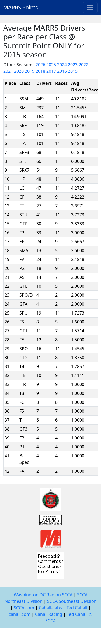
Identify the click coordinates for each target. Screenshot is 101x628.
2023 (73, 65)
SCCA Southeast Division (72, 601)
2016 (62, 71)
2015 (73, 71)
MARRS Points (20, 7)
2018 (40, 71)
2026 (40, 65)
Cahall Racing (48, 614)
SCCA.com (24, 608)
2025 (51, 65)
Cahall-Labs (50, 608)
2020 (19, 71)
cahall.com (19, 614)
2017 (51, 71)
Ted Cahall (77, 608)
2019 (29, 71)
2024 (62, 65)
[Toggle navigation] (90, 7)
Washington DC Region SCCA (43, 595)
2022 (83, 65)
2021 (8, 71)
